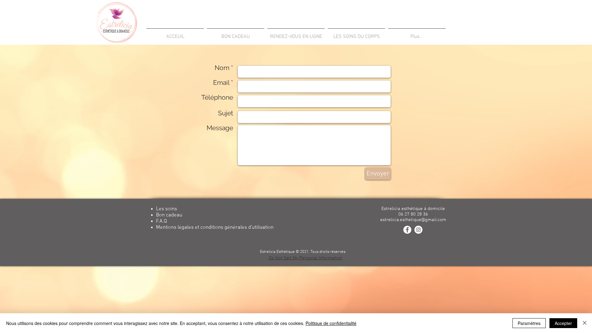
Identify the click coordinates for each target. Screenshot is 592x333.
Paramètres (529, 323)
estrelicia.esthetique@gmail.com (413, 220)
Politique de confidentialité (331, 323)
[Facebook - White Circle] (407, 230)
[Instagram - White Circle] (418, 230)
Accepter (563, 323)
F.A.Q (161, 221)
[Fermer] (584, 323)
